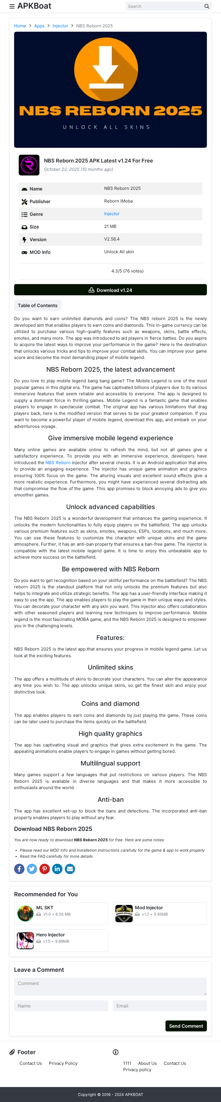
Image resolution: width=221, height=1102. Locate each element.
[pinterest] (44, 869)
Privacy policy (137, 1069)
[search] (207, 6)
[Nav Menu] (12, 6)
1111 (127, 1063)
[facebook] (19, 869)
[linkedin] (57, 869)
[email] (70, 869)
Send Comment (186, 1026)
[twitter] (32, 869)
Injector (112, 213)
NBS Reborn (58, 462)
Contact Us (31, 1063)
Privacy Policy (63, 1063)
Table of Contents (38, 305)
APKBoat (34, 6)
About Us (147, 1063)
